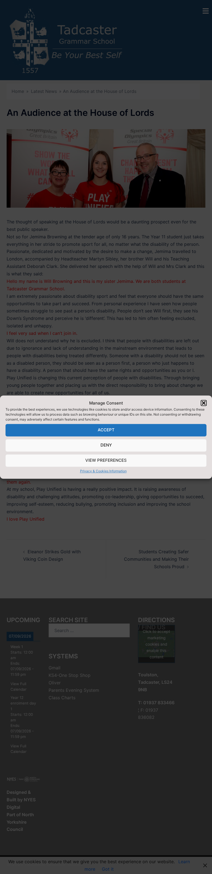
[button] (203, 403)
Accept (106, 430)
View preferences (106, 460)
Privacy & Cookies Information (103, 471)
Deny (106, 445)
